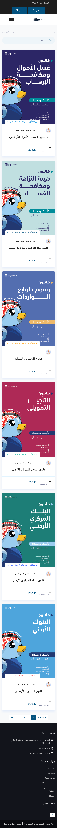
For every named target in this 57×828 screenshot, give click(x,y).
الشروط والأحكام (48, 783)
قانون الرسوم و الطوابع (28, 358)
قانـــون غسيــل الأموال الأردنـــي (28, 136)
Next (13, 717)
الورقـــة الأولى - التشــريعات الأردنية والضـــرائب (22, 121)
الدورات (51, 796)
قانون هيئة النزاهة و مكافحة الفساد (28, 247)
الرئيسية (51, 768)
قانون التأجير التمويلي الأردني (28, 469)
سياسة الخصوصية (47, 788)
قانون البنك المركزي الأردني (28, 580)
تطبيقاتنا (51, 773)
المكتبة (52, 791)
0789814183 (36, 3)
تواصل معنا (50, 778)
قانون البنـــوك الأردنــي (28, 691)
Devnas (7, 824)
